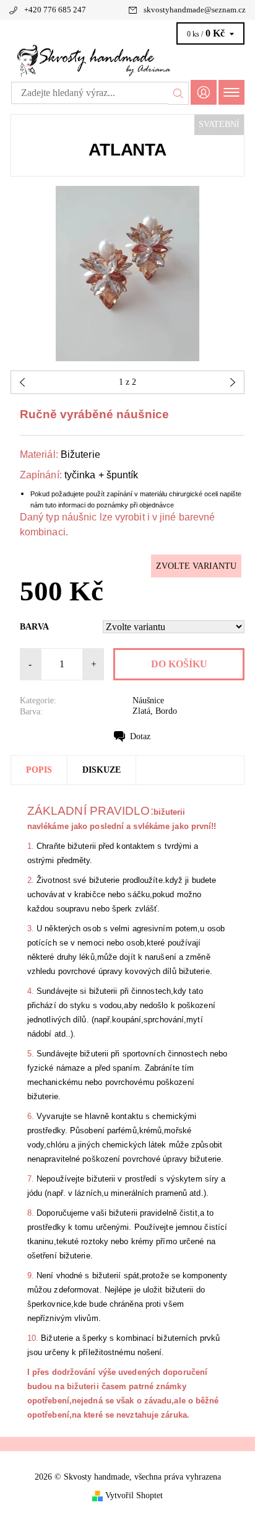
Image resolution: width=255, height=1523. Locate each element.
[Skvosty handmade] (127, 61)
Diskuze (101, 770)
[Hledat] (178, 93)
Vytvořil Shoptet (134, 1494)
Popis (39, 770)
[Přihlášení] (204, 92)
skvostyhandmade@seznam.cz (195, 9)
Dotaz (140, 736)
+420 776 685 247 (55, 9)
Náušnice (148, 700)
